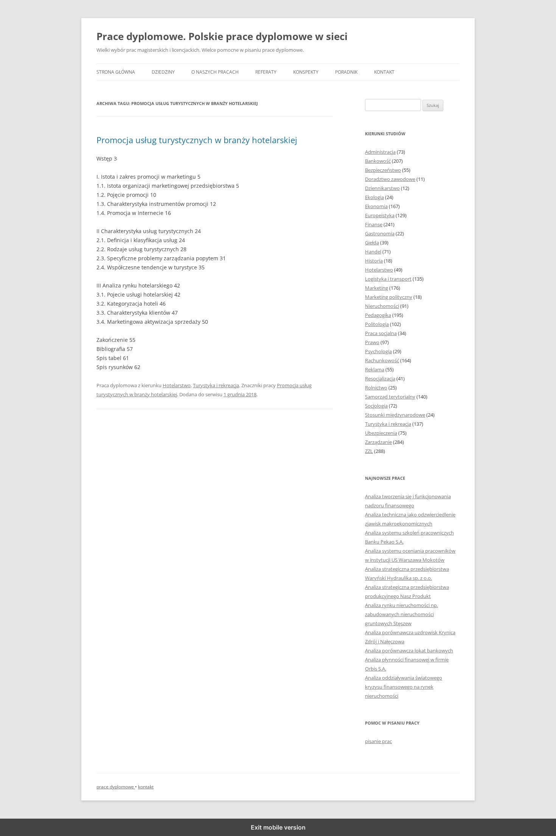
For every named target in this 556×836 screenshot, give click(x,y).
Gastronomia (379, 233)
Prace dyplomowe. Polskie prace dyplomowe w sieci (222, 36)
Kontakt (384, 72)
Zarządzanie (378, 442)
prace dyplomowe (115, 786)
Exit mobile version (278, 827)
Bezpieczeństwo (383, 170)
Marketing (376, 287)
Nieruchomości (382, 306)
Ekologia (374, 197)
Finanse (373, 224)
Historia (374, 260)
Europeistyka (379, 215)
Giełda (372, 242)
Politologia (377, 324)
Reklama (374, 369)
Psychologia (378, 351)
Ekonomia (376, 206)
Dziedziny (163, 72)
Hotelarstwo (177, 385)
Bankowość (378, 161)
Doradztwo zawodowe (390, 179)
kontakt (146, 786)
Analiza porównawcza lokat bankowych (409, 650)
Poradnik (346, 72)
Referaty (265, 72)
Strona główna (115, 72)
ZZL (369, 451)
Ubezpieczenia (381, 433)
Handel (373, 251)
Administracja (380, 151)
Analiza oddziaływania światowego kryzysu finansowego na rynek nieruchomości (403, 686)
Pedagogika (378, 315)
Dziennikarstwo (382, 188)
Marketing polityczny (388, 297)
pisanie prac (378, 741)
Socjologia (376, 405)
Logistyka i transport (388, 278)
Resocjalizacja (380, 378)
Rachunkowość (382, 360)
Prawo (372, 342)
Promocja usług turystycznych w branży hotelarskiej (196, 139)
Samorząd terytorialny (390, 396)
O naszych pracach (215, 72)
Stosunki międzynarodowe (395, 414)
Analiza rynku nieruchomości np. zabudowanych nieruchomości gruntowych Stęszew (401, 614)
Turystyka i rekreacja (216, 385)
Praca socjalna (381, 333)
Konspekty (305, 72)
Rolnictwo (376, 387)
